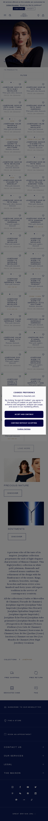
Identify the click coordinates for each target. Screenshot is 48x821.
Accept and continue (24, 414)
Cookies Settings (23, 429)
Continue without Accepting (24, 423)
